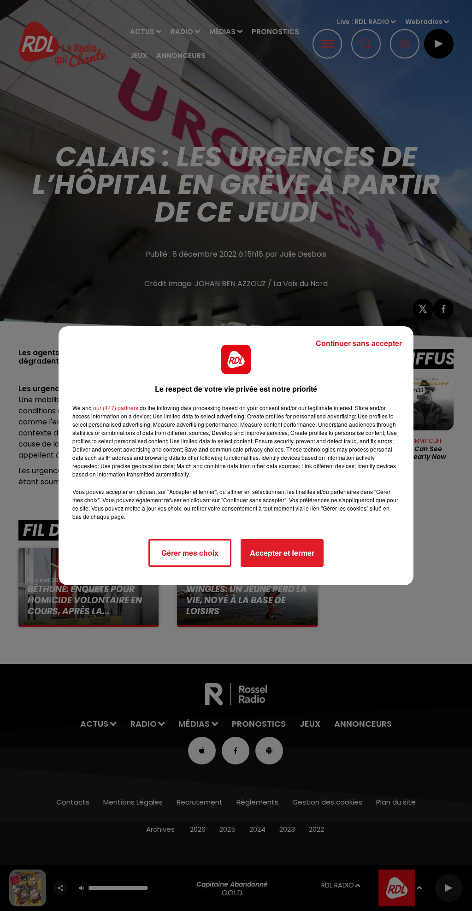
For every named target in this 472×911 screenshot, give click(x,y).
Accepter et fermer (282, 552)
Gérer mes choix (189, 552)
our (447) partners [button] (115, 407)
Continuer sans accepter (359, 343)
